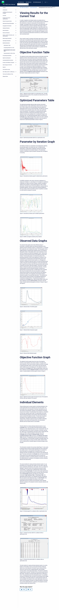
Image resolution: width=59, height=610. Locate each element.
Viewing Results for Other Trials (9, 53)
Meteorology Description (7, 38)
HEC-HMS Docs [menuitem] (28, 2)
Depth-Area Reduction (7, 57)
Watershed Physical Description (8, 23)
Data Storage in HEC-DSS (7, 64)
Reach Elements (5, 30)
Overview (4, 15)
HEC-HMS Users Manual (9, 4)
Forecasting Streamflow (7, 55)
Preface (4, 7)
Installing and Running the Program (7, 13)
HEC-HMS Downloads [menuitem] (37, 2)
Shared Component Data (7, 21)
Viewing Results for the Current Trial (9, 50)
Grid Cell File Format (6, 69)
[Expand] (16, 10)
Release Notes (5, 76)
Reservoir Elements (6, 32)
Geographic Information (7, 25)
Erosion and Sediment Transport (8, 62)
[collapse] (16, 43)
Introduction (5, 9)
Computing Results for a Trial (9, 47)
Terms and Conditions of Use (8, 74)
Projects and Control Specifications (6, 18)
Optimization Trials (7, 45)
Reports (4, 67)
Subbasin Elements (6, 28)
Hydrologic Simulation (7, 40)
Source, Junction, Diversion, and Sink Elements (8, 36)
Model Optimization (33, 7)
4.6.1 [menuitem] (46, 2)
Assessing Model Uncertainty (8, 60)
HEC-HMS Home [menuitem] (21, 2)
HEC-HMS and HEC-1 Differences (8, 71)
